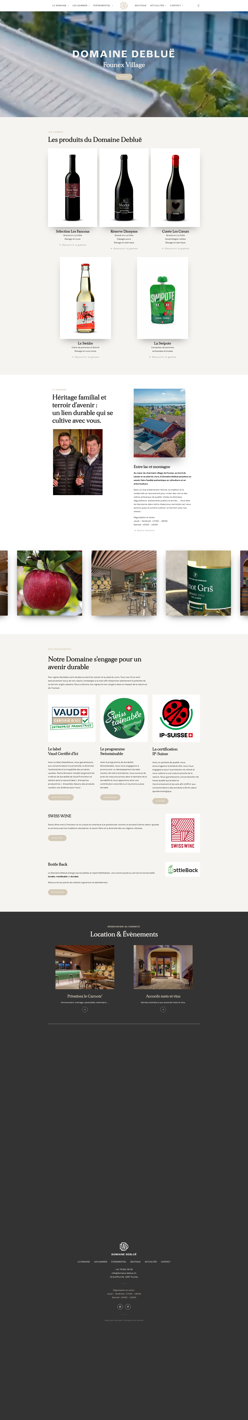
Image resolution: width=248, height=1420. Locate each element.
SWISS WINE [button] (57, 838)
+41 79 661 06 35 (124, 1270)
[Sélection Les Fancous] (72, 187)
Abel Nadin (118, 1320)
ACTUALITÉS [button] (157, 6)
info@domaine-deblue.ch (124, 1273)
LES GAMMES (79, 6)
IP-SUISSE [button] (160, 801)
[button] (85, 1009)
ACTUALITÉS (151, 1262)
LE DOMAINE (59, 6)
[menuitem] (61, 5)
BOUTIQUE (141, 6)
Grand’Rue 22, (117, 1277)
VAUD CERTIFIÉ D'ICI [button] (61, 797)
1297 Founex (131, 1277)
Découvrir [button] (124, 77)
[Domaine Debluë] (124, 5)
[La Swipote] (162, 298)
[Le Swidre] (85, 298)
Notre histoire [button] (145, 531)
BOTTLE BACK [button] (58, 892)
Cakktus (140, 1320)
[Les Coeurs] (175, 187)
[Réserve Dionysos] (124, 187)
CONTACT (175, 6)
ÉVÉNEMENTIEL (102, 6)
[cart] (198, 5)
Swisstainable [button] (110, 797)
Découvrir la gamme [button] (74, 245)
